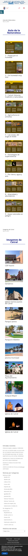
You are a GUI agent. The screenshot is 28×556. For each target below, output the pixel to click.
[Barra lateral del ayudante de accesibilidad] (2, 12)
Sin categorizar (6, 508)
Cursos (5, 484)
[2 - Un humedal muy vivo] (14, 73)
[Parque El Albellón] (14, 338)
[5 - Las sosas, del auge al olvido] (14, 133)
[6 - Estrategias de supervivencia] (14, 153)
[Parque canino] (14, 320)
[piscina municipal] (14, 356)
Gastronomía (7, 520)
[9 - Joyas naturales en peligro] (14, 212)
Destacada (6, 489)
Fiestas (6, 517)
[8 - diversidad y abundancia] (14, 192)
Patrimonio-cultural (9, 522)
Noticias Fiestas (8, 498)
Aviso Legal (17, 539)
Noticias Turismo (8, 501)
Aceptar (4, 553)
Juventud (6, 496)
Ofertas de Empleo (8, 503)
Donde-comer (7, 515)
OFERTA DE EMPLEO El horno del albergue (13, 467)
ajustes (20, 550)
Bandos (6, 479)
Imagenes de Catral (8, 229)
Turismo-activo (8, 524)
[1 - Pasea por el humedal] (14, 54)
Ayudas (6, 477)
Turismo (5, 510)
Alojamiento (7, 512)
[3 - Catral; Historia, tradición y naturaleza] (14, 93)
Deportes (6, 486)
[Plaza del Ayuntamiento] (14, 374)
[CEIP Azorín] (14, 264)
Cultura (6, 482)
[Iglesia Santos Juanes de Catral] (14, 300)
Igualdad (6, 494)
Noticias (5, 475)
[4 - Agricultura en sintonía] (14, 113)
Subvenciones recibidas (10, 506)
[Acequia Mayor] (14, 394)
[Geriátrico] (14, 282)
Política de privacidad (13, 542)
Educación (6, 491)
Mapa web (9, 539)
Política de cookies (13, 540)
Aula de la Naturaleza (9, 20)
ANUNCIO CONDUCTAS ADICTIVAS (12, 463)
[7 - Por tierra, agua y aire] (14, 172)
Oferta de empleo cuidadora (10, 448)
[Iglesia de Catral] (14, 412)
